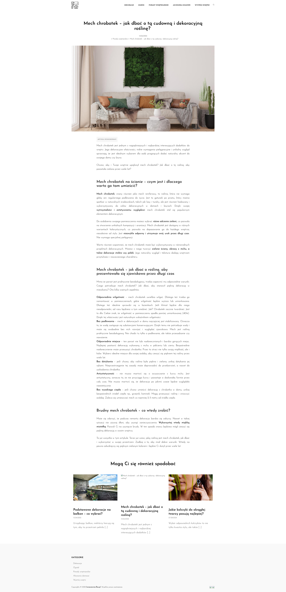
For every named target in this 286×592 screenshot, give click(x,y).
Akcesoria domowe (181, 5)
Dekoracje (129, 5)
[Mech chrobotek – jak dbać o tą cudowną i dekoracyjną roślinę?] (143, 487)
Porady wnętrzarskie (158, 5)
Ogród (141, 5)
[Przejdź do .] (108, 38)
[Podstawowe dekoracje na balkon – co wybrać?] (95, 487)
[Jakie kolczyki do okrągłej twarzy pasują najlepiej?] (191, 487)
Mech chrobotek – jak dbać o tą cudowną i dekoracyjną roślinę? (142, 511)
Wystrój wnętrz (202, 5)
